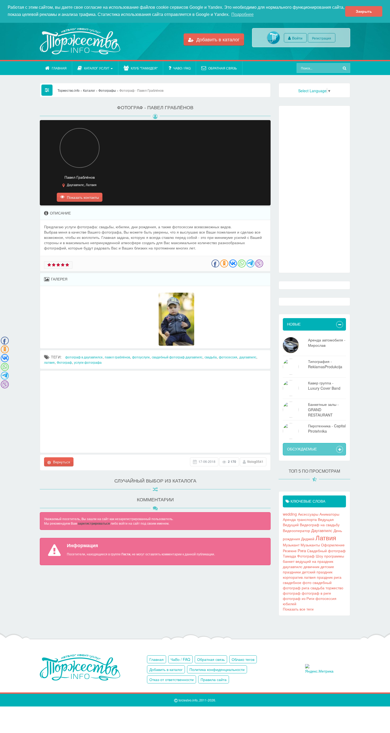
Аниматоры (329, 514)
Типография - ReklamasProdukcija (325, 364)
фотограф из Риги (298, 598)
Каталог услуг (97, 68)
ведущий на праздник (314, 561)
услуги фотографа (88, 362)
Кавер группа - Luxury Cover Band (324, 385)
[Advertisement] (155, 412)
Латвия (325, 537)
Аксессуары (308, 514)
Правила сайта (214, 679)
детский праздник (317, 571)
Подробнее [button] (242, 14)
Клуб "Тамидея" (144, 68)
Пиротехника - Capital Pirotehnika (327, 428)
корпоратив (293, 577)
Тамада (289, 556)
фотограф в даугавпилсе (84, 357)
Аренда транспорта (300, 519)
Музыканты (310, 544)
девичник (311, 566)
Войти (297, 38)
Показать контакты (82, 197)
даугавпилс (247, 357)
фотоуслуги (141, 357)
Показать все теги (298, 609)
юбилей (289, 603)
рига (337, 577)
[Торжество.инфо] (79, 41)
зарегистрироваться (94, 523)
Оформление (333, 544)
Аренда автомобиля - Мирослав (326, 342)
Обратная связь (222, 68)
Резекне (290, 550)
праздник (325, 577)
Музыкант (291, 544)
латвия (49, 362)
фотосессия (228, 357)
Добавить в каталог (217, 39)
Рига (302, 550)
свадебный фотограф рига (307, 585)
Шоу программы (330, 556)
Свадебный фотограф (326, 550)
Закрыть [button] (364, 11)
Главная (59, 68)
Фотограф (64, 362)
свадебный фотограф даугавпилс (177, 357)
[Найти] (345, 68)
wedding (290, 514)
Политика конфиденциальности (217, 669)
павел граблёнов (117, 357)
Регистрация (321, 38)
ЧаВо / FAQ (181, 68)
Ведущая (326, 519)
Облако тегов (243, 659)
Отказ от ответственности (171, 679)
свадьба (211, 357)
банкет (288, 561)
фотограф (292, 593)
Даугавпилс (321, 530)
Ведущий (291, 524)
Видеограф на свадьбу (320, 524)
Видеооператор (296, 530)
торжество (334, 587)
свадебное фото (297, 582)
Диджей (307, 538)
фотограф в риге (316, 593)
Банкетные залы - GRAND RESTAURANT (323, 410)
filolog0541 (255, 461)
